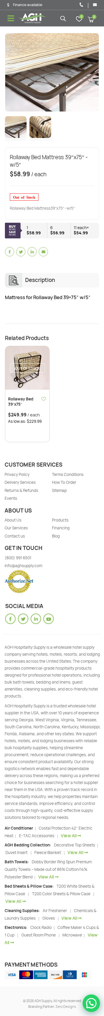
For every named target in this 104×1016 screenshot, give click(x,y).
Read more (40, 355)
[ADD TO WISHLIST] (44, 398)
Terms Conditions (67, 474)
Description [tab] (40, 280)
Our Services (16, 528)
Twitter (20, 251)
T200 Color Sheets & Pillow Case (61, 893)
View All (69, 835)
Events (11, 498)
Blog (56, 536)
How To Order (64, 482)
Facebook (9, 251)
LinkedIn (32, 251)
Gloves (48, 918)
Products (60, 520)
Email (43, 251)
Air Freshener (55, 910)
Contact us (15, 536)
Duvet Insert (16, 852)
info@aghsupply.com (23, 565)
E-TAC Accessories (36, 835)
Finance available (27, 5)
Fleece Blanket (47, 852)
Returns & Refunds (21, 490)
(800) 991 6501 (18, 557)
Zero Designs (65, 1006)
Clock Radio (41, 927)
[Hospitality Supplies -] (32, 18)
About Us (13, 520)
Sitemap (59, 490)
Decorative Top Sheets (75, 845)
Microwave (72, 935)
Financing (61, 528)
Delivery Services (20, 482)
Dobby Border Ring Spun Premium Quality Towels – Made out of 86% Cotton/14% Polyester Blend (48, 869)
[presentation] (12, 72)
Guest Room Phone (38, 935)
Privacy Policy (17, 474)
